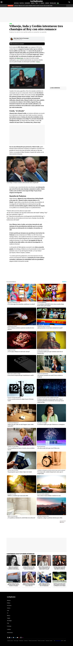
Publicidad (21, 640)
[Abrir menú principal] (1, 2)
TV (39, 3)
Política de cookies (41, 640)
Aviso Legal (16, 640)
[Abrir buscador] (69, 2)
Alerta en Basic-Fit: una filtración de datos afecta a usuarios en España (13, 584)
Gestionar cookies (49, 640)
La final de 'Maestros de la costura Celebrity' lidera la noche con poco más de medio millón (30, 5)
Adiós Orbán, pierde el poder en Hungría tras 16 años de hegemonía (44, 584)
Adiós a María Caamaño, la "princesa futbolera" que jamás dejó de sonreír (44, 568)
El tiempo (9, 626)
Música (42, 3)
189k (11, 637)
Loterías (9, 629)
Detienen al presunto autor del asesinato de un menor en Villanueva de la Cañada (59, 584)
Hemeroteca (10, 632)
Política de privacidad (33, 640)
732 (22, 637)
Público (38, 61)
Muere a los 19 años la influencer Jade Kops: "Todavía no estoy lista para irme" (13, 568)
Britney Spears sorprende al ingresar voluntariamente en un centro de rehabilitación (29, 584)
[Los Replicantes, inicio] (36, 1)
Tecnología (53, 3)
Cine (36, 3)
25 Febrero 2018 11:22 (18, 39)
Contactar (26, 640)
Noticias (16, 3)
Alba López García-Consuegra (21, 38)
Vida (58, 3)
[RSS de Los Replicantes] (7, 637)
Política (21, 3)
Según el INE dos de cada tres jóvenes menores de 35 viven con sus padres (29, 568)
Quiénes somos (10, 640)
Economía (27, 3)
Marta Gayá (20, 58)
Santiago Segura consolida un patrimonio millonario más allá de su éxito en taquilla (59, 568)
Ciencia (33, 3)
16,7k (15, 637)
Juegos (47, 3)
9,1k (19, 637)
